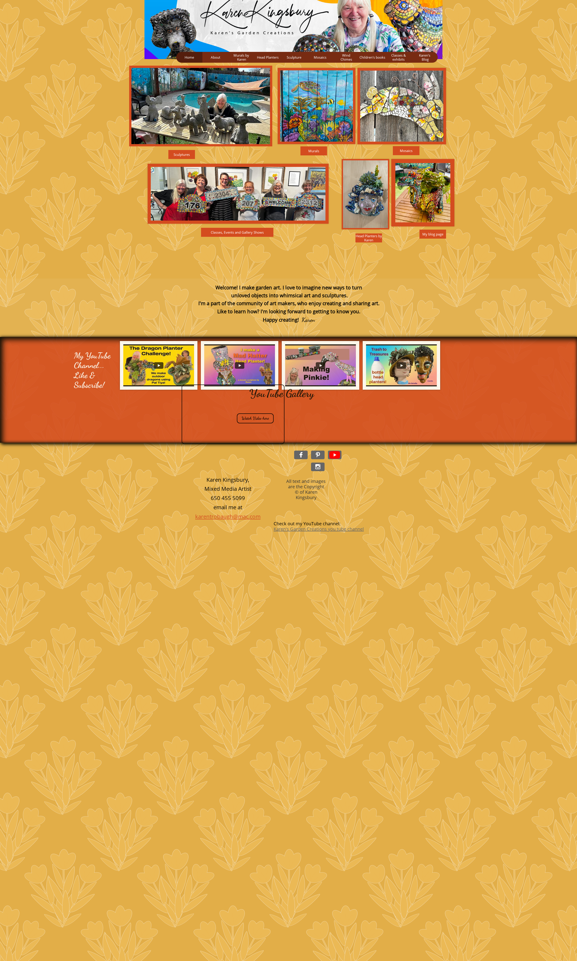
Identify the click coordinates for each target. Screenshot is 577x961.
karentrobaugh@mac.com (228, 516)
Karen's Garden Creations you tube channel (319, 529)
